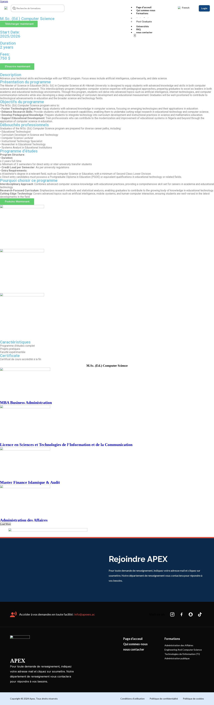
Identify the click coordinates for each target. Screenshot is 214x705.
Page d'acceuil (143, 7)
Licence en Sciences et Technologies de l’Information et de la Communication (66, 445)
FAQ (138, 29)
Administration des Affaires (23, 520)
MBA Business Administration (26, 402)
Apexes (4, 1)
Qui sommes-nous (145, 10)
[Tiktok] (200, 614)
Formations (142, 13)
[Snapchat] (190, 614)
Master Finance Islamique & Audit (30, 482)
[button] (19, 24)
